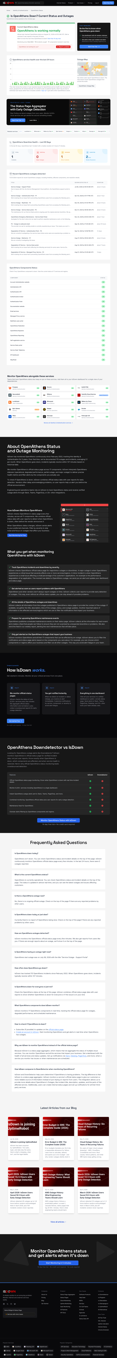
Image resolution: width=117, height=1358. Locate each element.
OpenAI (8, 1354)
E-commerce (83, 1315)
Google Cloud (20, 1350)
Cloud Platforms (86, 1350)
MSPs (81, 1300)
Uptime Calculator (103, 1324)
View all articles (57, 1222)
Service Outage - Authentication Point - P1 (24, 195)
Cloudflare (18, 1346)
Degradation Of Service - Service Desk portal (25, 245)
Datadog (74, 1056)
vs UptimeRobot (103, 1306)
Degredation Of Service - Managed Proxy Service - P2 (27, 252)
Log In (97, 3)
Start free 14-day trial (54, 38)
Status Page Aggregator (67, 1294)
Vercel (50, 1354)
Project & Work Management (69, 1350)
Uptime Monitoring (65, 1303)
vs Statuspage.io (103, 1303)
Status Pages (64, 1297)
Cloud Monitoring (65, 1300)
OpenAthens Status (37, 10)
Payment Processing (94, 1346)
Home (8, 10)
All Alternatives (102, 1309)
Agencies (82, 1312)
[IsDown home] (8, 3)
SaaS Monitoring (65, 1306)
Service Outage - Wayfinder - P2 (21, 203)
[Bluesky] (15, 1304)
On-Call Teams (83, 1306)
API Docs (63, 1312)
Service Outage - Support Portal (21, 187)
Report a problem (64, 47)
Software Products (84, 1294)
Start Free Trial (108, 3)
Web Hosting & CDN (100, 1350)
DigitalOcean (43, 1346)
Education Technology (78, 1346)
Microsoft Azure (48, 1350)
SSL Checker (102, 1321)
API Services (65, 1346)
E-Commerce (108, 1346)
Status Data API (84, 1318)
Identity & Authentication (20, 10)
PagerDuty (82, 1056)
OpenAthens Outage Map (86, 86)
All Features (63, 1309)
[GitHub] (11, 1304)
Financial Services (98, 1354)
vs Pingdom (101, 1297)
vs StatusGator (102, 1300)
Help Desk (82, 1297)
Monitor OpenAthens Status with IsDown (58, 820)
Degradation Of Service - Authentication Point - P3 (26, 231)
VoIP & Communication (83, 1354)
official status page (56, 1029)
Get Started (44, 1303)
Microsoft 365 (33, 1350)
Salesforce (31, 1354)
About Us (44, 1294)
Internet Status (61, 3)
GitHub (8, 1350)
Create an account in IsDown (27, 1032)
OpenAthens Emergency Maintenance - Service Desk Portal (29, 217)
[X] (7, 1304)
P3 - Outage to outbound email (20, 224)
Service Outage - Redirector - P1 (21, 238)
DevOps (81, 1303)
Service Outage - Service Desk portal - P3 (24, 210)
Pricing (90, 3)
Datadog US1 (30, 1346)
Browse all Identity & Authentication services (57, 423)
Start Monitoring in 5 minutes (58, 1263)
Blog (42, 1300)
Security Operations (67, 1354)
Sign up (43, 90)
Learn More (33, 120)
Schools (81, 1309)
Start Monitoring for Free (17, 535)
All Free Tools (102, 1318)
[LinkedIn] (4, 1304)
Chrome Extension (103, 1330)
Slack (68, 1056)
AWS (7, 1346)
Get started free (14, 721)
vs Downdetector (103, 1294)
